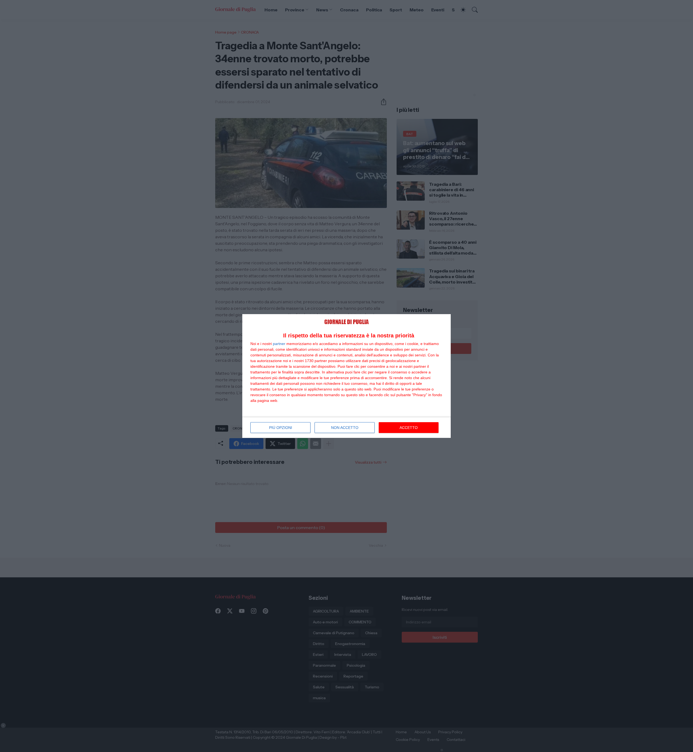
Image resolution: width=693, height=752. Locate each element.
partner (279, 344)
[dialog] (346, 376)
